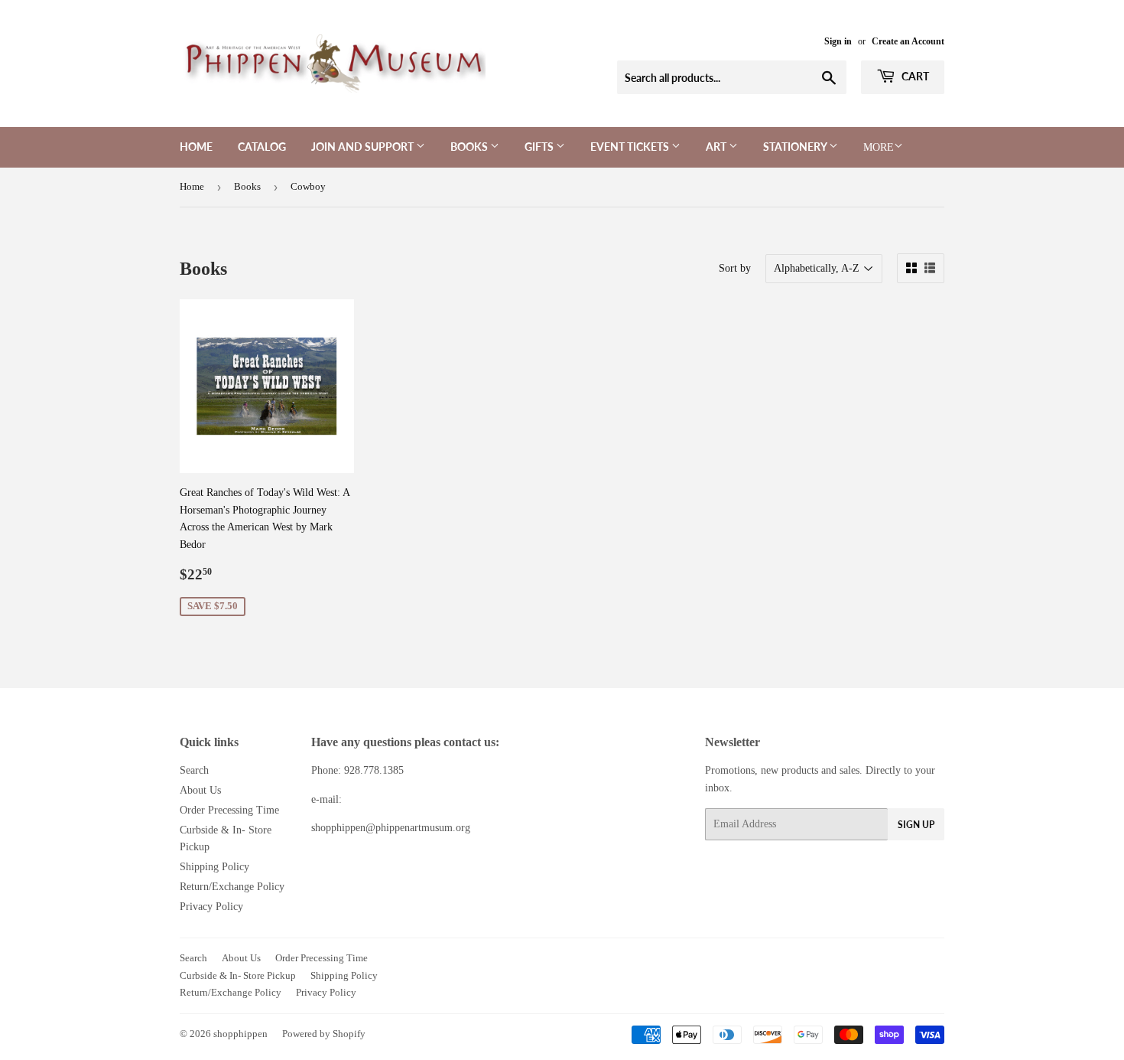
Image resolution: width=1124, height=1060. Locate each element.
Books (470, 146)
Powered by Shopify (323, 1033)
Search (194, 770)
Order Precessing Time (229, 810)
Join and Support (363, 146)
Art (717, 146)
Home (196, 146)
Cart (914, 76)
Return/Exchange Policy (232, 886)
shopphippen (240, 1033)
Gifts (540, 146)
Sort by (735, 268)
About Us (200, 790)
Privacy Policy (211, 906)
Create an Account (908, 41)
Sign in (838, 41)
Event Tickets (630, 146)
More (878, 147)
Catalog (262, 146)
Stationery (796, 146)
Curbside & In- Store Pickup (238, 975)
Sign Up (916, 824)
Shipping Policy (214, 866)
